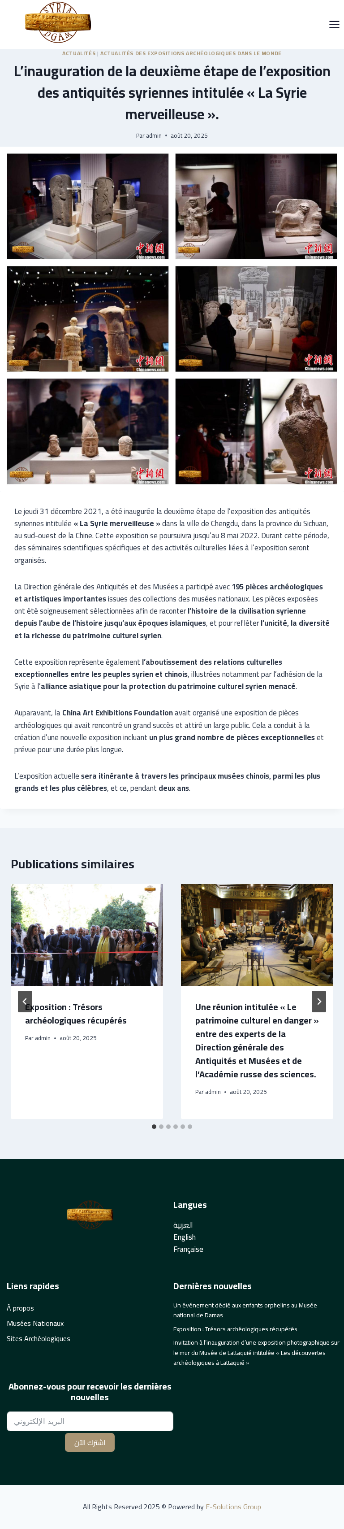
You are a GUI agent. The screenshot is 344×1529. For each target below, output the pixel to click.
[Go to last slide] (25, 1001)
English (184, 1237)
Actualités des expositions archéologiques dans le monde (191, 53)
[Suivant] (319, 1001)
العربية (183, 1225)
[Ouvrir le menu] (334, 24)
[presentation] (87, 935)
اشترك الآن (89, 1442)
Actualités (78, 53)
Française (188, 1249)
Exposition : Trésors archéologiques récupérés (76, 1013)
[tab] (154, 1126)
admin (154, 135)
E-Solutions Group (232, 1506)
